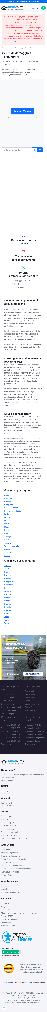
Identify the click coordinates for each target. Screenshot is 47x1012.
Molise (7, 527)
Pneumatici (5, 819)
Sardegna (8, 537)
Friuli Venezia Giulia (12, 511)
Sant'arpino (31, 48)
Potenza (7, 610)
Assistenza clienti (8, 926)
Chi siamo (5, 903)
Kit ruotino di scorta (9, 826)
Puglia (7, 533)
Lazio (6, 514)
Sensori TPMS (7, 916)
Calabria (7, 501)
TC (41, 1002)
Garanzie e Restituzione (11, 856)
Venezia (7, 626)
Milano (7, 598)
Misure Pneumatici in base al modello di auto (19, 913)
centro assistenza (11, 41)
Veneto (7, 556)
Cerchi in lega (6, 816)
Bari (6, 572)
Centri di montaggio (17, 48)
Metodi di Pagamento (9, 853)
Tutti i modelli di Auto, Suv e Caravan (16, 839)
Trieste (7, 623)
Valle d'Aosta (9, 553)
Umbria (7, 549)
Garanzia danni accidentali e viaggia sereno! (24, 2)
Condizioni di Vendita (9, 862)
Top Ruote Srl (23, 1002)
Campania (8, 505)
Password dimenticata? (10, 892)
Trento (6, 620)
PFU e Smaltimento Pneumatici (14, 859)
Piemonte (8, 530)
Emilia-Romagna (11, 508)
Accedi (4, 889)
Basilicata (8, 498)
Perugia (7, 607)
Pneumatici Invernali (9, 832)
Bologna (7, 575)
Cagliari (7, 578)
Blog (3, 907)
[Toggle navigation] (33, 7)
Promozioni (5, 910)
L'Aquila (7, 594)
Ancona (7, 566)
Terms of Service (26, 1000)
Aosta (6, 569)
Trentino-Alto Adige (12, 546)
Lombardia (8, 521)
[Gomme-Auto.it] (12, 8)
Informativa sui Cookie (10, 872)
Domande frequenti (9, 919)
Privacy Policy (7, 875)
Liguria (7, 517)
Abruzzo (7, 495)
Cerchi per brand (33, 686)
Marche (7, 524)
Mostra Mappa (22, 111)
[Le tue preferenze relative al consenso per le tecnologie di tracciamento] (4, 1008)
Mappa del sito (7, 922)
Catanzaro (8, 585)
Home (4, 48)
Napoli (7, 601)
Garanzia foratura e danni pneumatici (16, 869)
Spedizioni (5, 849)
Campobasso (9, 582)
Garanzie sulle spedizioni (11, 865)
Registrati (5, 886)
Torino (6, 617)
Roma (6, 614)
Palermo (7, 604)
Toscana (7, 543)
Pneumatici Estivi (8, 829)
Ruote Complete (7, 823)
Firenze (7, 588)
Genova (7, 591)
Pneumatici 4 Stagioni (10, 835)
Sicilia (6, 540)
